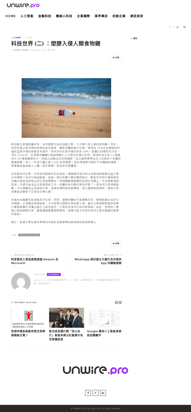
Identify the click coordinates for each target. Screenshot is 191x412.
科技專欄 (29, 37)
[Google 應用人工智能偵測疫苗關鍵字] (104, 318)
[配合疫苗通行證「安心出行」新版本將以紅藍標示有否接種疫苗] (66, 318)
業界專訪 (101, 16)
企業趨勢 (83, 16)
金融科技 (44, 16)
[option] (28, 322)
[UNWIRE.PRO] (23, 5)
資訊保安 (136, 16)
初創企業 (119, 16)
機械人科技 (64, 16)
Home (10, 16)
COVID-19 (24, 235)
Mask (35, 235)
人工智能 (27, 16)
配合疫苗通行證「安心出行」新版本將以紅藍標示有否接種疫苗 (66, 335)
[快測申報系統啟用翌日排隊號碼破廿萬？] (28, 318)
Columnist (35, 50)
